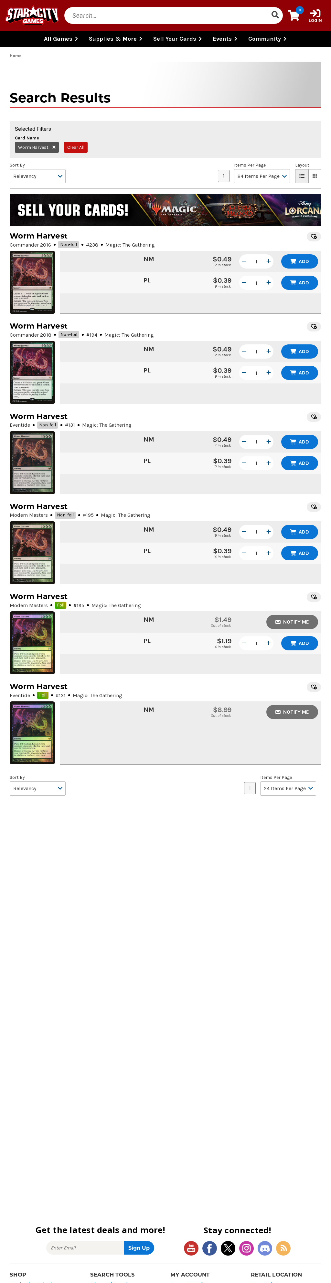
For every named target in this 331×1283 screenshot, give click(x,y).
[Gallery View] (315, 176)
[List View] (302, 176)
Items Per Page (250, 165)
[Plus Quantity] (268, 261)
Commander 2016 (30, 245)
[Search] (275, 15)
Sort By (17, 165)
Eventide (20, 425)
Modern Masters (29, 515)
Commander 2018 (30, 335)
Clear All (75, 147)
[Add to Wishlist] (314, 236)
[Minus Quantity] (244, 261)
